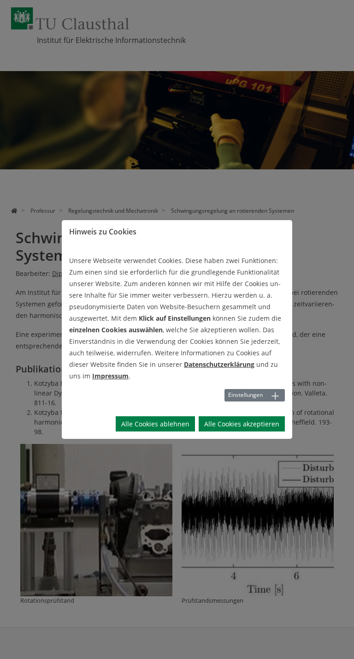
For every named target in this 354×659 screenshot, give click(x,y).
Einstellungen (245, 395)
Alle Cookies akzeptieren (241, 423)
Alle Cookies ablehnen (155, 423)
